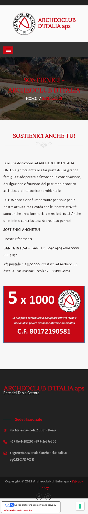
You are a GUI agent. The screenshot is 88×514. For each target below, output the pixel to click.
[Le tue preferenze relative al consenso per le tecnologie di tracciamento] (80, 506)
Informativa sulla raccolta (18, 510)
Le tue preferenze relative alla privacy (35, 504)
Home (31, 99)
